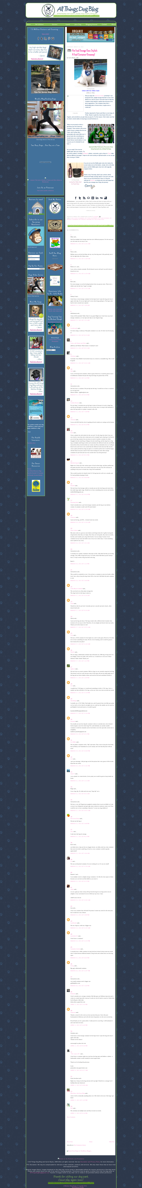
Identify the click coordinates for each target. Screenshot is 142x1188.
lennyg (72, 965)
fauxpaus (73, 721)
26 (71, 650)
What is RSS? (45, 34)
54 (71, 1106)
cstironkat (73, 419)
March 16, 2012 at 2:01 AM (80, 543)
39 (71, 859)
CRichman (73, 356)
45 (71, 947)
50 (71, 1031)
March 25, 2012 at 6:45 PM (80, 957)
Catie (72, 635)
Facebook (85, 153)
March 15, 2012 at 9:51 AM (80, 348)
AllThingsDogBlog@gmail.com (39, 1172)
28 (71, 684)
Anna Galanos (74, 530)
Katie (72, 432)
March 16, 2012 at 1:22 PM (80, 563)
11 (71, 384)
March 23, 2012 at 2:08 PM (80, 915)
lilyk (72, 1108)
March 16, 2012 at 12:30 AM (80, 509)
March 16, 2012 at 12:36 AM (80, 522)
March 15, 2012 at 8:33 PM (80, 424)
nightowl (73, 669)
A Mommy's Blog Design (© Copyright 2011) (75, 1186)
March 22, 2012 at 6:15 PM (80, 881)
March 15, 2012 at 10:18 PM (80, 494)
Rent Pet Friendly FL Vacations (35, 473)
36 (71, 817)
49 (71, 1010)
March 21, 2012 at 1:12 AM (80, 780)
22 (71, 587)
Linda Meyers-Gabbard (76, 588)
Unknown (73, 517)
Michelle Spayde (75, 463)
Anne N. (73, 773)
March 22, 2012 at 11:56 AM (80, 866)
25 (71, 633)
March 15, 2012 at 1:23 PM (80, 378)
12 (71, 401)
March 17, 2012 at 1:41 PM (80, 661)
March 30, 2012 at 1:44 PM (80, 985)
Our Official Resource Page (34, 471)
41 (71, 887)
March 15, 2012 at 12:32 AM (80, 243)
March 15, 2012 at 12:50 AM (80, 273)
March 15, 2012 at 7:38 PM (80, 411)
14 (71, 431)
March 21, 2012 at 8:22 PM (80, 836)
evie (72, 685)
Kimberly (73, 993)
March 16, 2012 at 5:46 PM (80, 580)
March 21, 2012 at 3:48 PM (80, 823)
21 (71, 570)
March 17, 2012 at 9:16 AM (80, 610)
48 (71, 992)
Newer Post (70, 1141)
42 (71, 906)
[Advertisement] (79, 1129)
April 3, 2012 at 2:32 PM (79, 1004)
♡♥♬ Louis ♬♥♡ (75, 1053)
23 (71, 601)
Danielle (73, 485)
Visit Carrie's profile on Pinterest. (45, 190)
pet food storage (103, 218)
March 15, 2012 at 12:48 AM (80, 258)
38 (71, 842)
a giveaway (90, 210)
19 (71, 528)
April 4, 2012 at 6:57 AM (79, 1070)
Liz (71, 861)
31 (71, 740)
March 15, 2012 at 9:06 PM (80, 477)
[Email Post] (99, 216)
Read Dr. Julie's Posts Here (55, 309)
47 (71, 977)
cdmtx (72, 889)
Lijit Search (55, 258)
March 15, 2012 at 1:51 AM (80, 320)
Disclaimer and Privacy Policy (90, 1161)
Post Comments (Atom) (80, 1145)
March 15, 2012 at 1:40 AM (80, 305)
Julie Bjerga (74, 700)
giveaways (81, 218)
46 (71, 964)
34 (71, 787)
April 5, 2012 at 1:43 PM (79, 1100)
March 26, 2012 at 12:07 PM (80, 970)
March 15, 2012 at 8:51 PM (80, 455)
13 (71, 418)
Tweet (109, 153)
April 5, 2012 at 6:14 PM (79, 1113)
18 (71, 515)
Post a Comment (71, 1117)
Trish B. (73, 652)
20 (71, 549)
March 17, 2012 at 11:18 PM (80, 692)
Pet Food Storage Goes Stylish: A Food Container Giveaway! (85, 52)
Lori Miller (73, 742)
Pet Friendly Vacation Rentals (34, 475)
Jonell (72, 603)
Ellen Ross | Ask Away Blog (78, 1093)
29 (71, 699)
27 (71, 667)
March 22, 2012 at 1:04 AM (80, 853)
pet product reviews (85, 219)
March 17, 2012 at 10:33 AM (80, 627)
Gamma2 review (99, 95)
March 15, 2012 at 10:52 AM (80, 363)
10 (71, 369)
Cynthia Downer (75, 402)
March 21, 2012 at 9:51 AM (80, 793)
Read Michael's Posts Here (55, 322)
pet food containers (91, 218)
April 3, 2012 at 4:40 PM (79, 1025)
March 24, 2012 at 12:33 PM (80, 941)
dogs (75, 218)
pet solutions (96, 219)
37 (71, 830)
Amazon (92, 180)
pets (102, 219)
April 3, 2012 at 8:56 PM (79, 1045)
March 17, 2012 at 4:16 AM (80, 595)
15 (71, 461)
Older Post (111, 1141)
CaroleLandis (74, 328)
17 (71, 500)
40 (71, 872)
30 (71, 719)
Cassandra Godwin (75, 949)
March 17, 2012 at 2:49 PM (80, 677)
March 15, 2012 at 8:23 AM (80, 335)
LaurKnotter (74, 923)
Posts (30, 256)
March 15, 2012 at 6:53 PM (80, 394)
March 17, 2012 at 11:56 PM (80, 713)
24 (71, 616)
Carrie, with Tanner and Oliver (78, 343)
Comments (32, 259)
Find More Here (31, 443)
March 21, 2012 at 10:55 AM (80, 810)
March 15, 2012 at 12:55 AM (80, 288)
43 (71, 921)
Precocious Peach (75, 818)
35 (71, 800)
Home (90, 1141)
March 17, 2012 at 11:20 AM (80, 644)
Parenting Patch (74, 502)
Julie (72, 371)
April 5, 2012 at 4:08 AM (79, 1085)
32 (71, 757)
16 (71, 484)
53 (71, 1091)
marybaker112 (74, 936)
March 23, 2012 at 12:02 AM (80, 900)
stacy (72, 831)
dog (72, 218)
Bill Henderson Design (78, 1187)
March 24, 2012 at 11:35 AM (80, 928)
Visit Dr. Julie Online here (55, 311)
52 (71, 1076)
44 (71, 934)
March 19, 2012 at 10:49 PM (80, 751)
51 (71, 1052)
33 (71, 772)
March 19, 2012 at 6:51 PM (80, 734)
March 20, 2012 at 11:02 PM (80, 765)
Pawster (29, 469)
